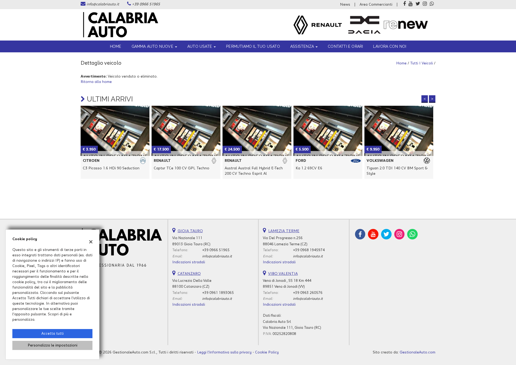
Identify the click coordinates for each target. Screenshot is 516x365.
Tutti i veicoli (421, 63)
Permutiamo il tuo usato (253, 46)
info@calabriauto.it (103, 4)
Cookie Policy (267, 352)
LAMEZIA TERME (283, 231)
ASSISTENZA (302, 46)
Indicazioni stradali (188, 262)
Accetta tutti (52, 333)
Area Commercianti (376, 4)
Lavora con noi (389, 46)
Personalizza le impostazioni (52, 345)
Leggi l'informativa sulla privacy (224, 352)
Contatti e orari (345, 46)
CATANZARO (189, 274)
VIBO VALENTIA (283, 274)
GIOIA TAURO (190, 231)
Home (115, 46)
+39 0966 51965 (146, 4)
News (345, 4)
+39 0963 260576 (307, 293)
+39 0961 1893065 (218, 293)
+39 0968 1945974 (309, 250)
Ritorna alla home (96, 82)
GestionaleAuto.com (417, 352)
